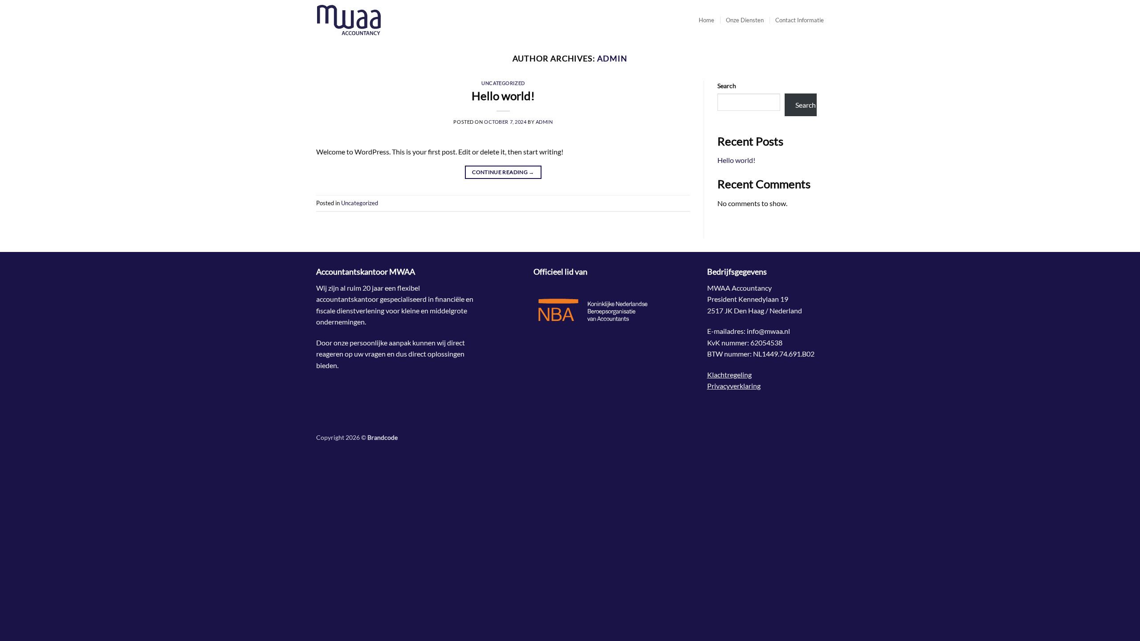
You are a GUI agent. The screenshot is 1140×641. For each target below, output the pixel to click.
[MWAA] (360, 20)
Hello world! (503, 95)
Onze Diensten (745, 20)
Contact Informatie (799, 20)
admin (612, 58)
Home (706, 20)
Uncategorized (503, 83)
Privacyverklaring (734, 385)
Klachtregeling (729, 374)
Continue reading (503, 172)
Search (726, 85)
